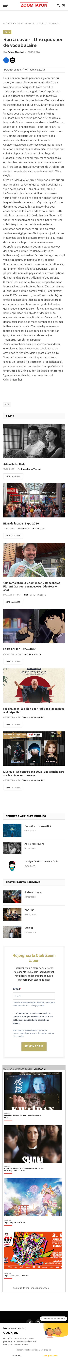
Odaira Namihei (16, 52)
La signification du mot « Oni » (41, 861)
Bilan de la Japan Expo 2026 (21, 523)
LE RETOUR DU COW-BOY (19, 649)
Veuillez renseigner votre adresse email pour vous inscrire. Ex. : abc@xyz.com (34, 1004)
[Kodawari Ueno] (12, 896)
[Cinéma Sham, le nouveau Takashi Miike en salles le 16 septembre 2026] (23, 1175)
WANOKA (29, 910)
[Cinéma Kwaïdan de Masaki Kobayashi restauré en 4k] (23, 1122)
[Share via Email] (12, 60)
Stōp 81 (28, 927)
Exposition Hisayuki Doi (37, 826)
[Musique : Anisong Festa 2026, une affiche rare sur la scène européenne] (34, 748)
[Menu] (5, 5)
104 (7, 404)
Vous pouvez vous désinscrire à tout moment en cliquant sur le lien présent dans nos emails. (33, 1033)
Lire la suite (13, 476)
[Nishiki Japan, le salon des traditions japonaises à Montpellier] (34, 685)
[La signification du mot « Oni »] (12, 866)
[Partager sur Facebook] (6, 60)
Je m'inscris (34, 1046)
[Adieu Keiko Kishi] (34, 441)
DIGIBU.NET (40, 1069)
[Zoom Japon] (34, 5)
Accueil (7, 23)
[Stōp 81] (12, 932)
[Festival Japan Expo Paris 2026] (15, 1228)
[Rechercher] (58, 5)
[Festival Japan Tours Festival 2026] (16, 1281)
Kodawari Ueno (32, 892)
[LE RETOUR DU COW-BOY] (34, 626)
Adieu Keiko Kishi (14, 464)
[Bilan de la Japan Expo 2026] (34, 500)
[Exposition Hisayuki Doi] (12, 830)
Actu (15, 23)
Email (16, 988)
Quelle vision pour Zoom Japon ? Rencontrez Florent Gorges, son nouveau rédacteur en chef (31, 586)
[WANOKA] (12, 914)
